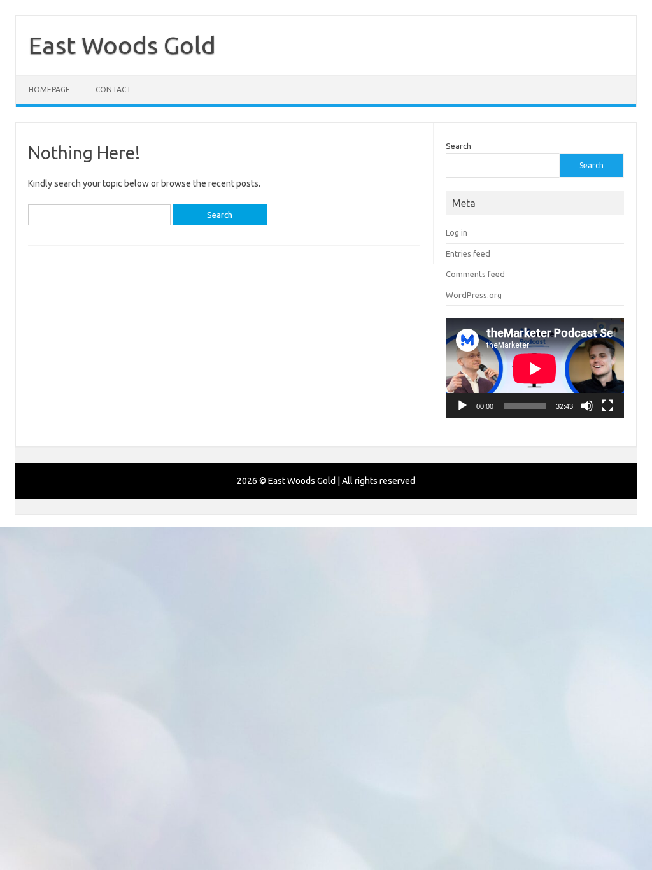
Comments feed (475, 273)
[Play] (462, 405)
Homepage (49, 89)
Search (458, 145)
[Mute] (587, 405)
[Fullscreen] (607, 405)
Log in (456, 232)
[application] (535, 368)
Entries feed (468, 253)
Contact (113, 89)
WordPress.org (474, 294)
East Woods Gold (122, 45)
